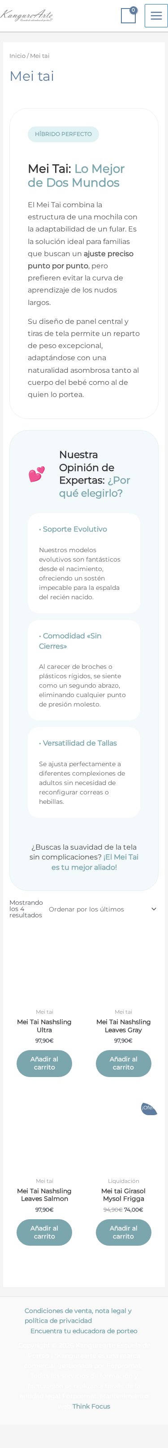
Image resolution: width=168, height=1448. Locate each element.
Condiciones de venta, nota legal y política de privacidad (78, 1316)
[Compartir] (93, 1431)
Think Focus (91, 1406)
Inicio (17, 55)
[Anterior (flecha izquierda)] (18, 1443)
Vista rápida (44, 996)
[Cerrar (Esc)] (131, 1431)
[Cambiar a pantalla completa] (55, 1431)
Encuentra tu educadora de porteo (84, 1331)
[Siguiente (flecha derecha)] (55, 1443)
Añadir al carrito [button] (44, 1063)
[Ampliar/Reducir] (18, 1431)
